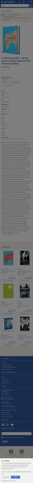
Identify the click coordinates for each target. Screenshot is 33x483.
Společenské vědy (16, 14)
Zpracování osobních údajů (8, 367)
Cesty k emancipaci (6, 304)
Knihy (9, 14)
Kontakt (4, 386)
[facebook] (3, 424)
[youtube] (12, 424)
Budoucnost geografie (7, 337)
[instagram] (7, 424)
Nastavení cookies (6, 369)
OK (15, 477)
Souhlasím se (13, 437)
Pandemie (20, 304)
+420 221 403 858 (7, 397)
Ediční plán (4, 378)
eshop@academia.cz (8, 399)
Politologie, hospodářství (9, 16)
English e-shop (5, 383)
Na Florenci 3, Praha (7, 414)
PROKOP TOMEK (21, 274)
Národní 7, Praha (6, 412)
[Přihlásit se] (20, 2)
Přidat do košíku (9, 280)
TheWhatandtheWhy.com (8, 234)
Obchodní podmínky (6, 365)
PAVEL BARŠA (4, 305)
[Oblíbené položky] (28, 2)
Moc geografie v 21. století (8, 271)
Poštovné (4, 362)
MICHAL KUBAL (21, 305)
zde (15, 480)
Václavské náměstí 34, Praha (9, 410)
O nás (3, 376)
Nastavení (6, 477)
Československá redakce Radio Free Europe (24, 271)
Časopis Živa (5, 381)
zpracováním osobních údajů (16, 437)
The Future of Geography (24, 337)
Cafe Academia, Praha (7, 416)
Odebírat (5, 441)
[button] (24, 2)
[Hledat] (30, 5)
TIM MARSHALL (6, 67)
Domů (4, 14)
